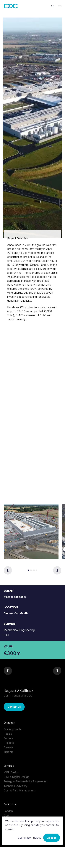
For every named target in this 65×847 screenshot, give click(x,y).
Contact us (14, 706)
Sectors (8, 738)
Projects (9, 742)
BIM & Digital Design (16, 776)
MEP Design (11, 772)
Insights (8, 751)
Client (9, 590)
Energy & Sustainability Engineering (25, 781)
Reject (37, 837)
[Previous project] (8, 671)
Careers (8, 747)
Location (11, 607)
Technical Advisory (15, 786)
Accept (51, 837)
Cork (7, 815)
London (8, 811)
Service (10, 623)
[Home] (11, 6)
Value (8, 646)
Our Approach (12, 729)
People (8, 733)
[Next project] (57, 671)
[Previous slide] (8, 570)
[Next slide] (57, 570)
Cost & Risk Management (19, 790)
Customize (24, 837)
